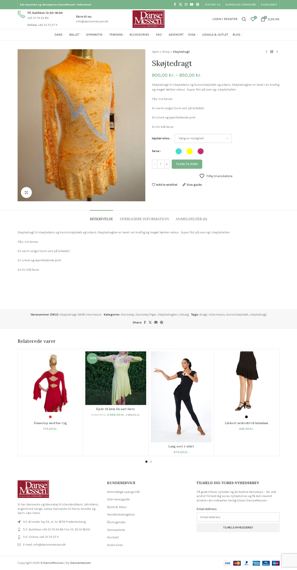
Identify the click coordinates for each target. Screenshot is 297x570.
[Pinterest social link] (197, 5)
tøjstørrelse (160, 138)
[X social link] (180, 5)
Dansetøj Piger (146, 314)
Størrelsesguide (118, 499)
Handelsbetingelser (121, 514)
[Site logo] (148, 19)
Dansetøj (127, 314)
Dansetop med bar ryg (50, 423)
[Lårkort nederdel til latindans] (246, 381)
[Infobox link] (40, 19)
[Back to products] (271, 51)
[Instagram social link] (186, 5)
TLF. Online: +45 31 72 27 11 (41, 537)
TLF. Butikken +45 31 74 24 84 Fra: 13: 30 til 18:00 (56, 529)
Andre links (115, 545)
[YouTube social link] (192, 5)
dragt (203, 314)
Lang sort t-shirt (181, 446)
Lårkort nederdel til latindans (246, 423)
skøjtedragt (258, 314)
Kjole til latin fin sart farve (115, 409)
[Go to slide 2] (151, 462)
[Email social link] (156, 322)
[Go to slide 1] (146, 462)
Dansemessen (80, 563)
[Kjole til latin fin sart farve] (115, 378)
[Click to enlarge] (26, 192)
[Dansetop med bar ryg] (50, 381)
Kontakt (113, 537)
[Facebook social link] (175, 5)
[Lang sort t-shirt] (181, 397)
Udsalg (184, 314)
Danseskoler (116, 530)
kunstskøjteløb (237, 314)
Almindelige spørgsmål (123, 492)
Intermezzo (217, 314)
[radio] (178, 151)
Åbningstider (116, 522)
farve (155, 151)
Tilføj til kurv (187, 164)
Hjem (155, 52)
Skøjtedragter (168, 314)
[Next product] (277, 51)
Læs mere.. (33, 513)
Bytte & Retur (117, 507)
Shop (166, 52)
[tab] (101, 216)
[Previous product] (266, 51)
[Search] (244, 19)
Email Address (207, 509)
